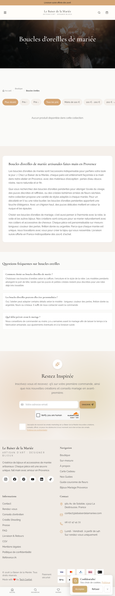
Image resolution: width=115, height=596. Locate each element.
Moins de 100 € (72, 102)
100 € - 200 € (93, 102)
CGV (4, 541)
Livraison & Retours (13, 536)
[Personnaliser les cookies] (107, 589)
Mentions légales (11, 546)
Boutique (18, 89)
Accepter (79, 589)
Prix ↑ (24, 102)
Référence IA (9, 557)
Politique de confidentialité (37, 430)
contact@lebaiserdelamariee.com (83, 513)
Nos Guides (66, 476)
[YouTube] (32, 479)
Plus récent (10, 102)
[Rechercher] (99, 12)
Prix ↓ (36, 102)
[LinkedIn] (41, 479)
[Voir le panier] (107, 12)
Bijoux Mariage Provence (74, 487)
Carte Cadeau (67, 471)
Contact (6, 503)
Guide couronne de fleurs (74, 482)
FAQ (4, 530)
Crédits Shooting (11, 519)
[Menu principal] (5, 12)
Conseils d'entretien (13, 514)
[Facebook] (14, 479)
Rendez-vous (9, 509)
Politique (106, 582)
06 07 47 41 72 (73, 522)
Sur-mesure (66, 460)
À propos (65, 466)
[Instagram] (5, 479)
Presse (6, 525)
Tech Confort (25, 579)
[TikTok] (50, 479)
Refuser (95, 589)
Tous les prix (52, 102)
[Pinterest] (23, 479)
